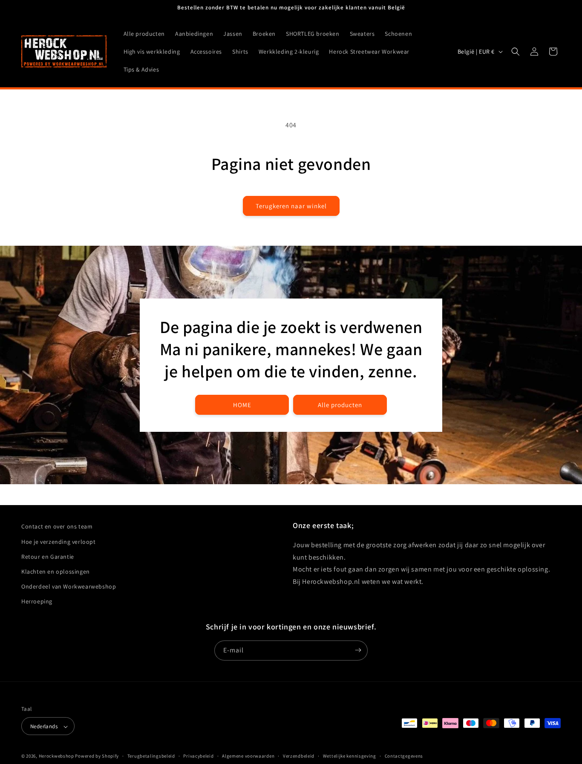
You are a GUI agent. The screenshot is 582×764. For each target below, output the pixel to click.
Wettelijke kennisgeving (349, 756)
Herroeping (36, 601)
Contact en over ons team (56, 526)
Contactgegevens (404, 756)
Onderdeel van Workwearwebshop (68, 586)
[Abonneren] (358, 650)
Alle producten (340, 404)
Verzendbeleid (298, 756)
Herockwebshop (56, 756)
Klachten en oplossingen (55, 571)
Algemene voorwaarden (248, 756)
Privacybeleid (198, 756)
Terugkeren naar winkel (291, 206)
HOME (242, 404)
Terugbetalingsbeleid (151, 756)
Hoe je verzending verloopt (58, 541)
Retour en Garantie (47, 556)
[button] (515, 51)
